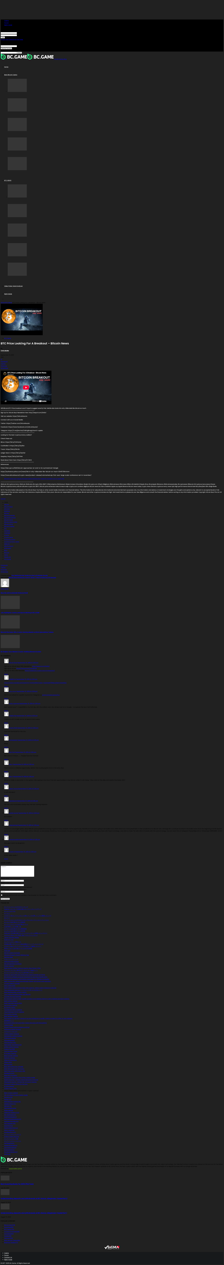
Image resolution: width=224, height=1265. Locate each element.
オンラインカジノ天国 (11, 1139)
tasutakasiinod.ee (10, 1108)
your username (22, 33)
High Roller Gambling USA (13, 1045)
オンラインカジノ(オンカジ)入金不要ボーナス (19, 973)
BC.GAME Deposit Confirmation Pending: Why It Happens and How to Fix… (38, 134)
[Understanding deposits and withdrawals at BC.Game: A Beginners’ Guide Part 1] (5, 1209)
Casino (6, 21)
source (3, 499)
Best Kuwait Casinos (11, 1056)
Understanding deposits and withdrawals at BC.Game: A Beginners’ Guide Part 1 (34, 1213)
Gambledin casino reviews (13, 1036)
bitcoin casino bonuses (12, 953)
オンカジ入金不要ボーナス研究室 (14, 931)
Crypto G (12, 852)
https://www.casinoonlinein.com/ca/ (17, 1027)
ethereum (7, 548)
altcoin (6, 504)
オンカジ (7, 913)
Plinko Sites (8, 1062)
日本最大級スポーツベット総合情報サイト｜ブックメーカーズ (23, 944)
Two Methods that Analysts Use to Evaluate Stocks (29, 575)
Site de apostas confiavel (12, 964)
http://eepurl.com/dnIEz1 (41, 666)
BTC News (8, 303)
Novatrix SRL (8, 1097)
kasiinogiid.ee (8, 1110)
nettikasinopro (9, 1143)
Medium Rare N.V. (10, 1104)
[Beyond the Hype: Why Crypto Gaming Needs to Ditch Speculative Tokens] (17, 217)
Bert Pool (12, 752)
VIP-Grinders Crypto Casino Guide (16, 1095)
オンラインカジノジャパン (12, 1141)
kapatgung (13, 801)
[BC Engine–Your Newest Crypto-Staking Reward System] (17, 236)
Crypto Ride (13, 728)
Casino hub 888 (9, 1049)
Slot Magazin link (9, 1124)
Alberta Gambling (10, 1060)
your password (22, 35)
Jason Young (13, 789)
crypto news (8, 537)
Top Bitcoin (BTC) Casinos (13, 1010)
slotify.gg (7, 1154)
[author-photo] (5, 587)
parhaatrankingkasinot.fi (12, 1119)
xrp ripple (7, 559)
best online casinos (10, 1001)
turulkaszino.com (10, 1132)
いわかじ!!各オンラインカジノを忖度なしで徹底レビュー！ (22, 946)
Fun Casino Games (10, 1014)
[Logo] (14, 59)
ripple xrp (7, 557)
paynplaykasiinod (10, 1148)
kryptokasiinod (9, 1150)
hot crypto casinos (10, 1005)
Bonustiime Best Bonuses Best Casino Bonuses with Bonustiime (25, 1023)
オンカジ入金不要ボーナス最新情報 (15, 929)
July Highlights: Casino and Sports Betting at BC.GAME (30, 173)
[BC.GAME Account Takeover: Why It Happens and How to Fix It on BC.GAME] (17, 150)
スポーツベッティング (11, 959)
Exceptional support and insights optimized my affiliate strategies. (26, 979)
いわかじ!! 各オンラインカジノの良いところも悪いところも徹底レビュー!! (27, 916)
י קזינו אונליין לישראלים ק (11, 1032)
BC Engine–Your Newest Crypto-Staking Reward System (31, 240)
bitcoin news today (10, 522)
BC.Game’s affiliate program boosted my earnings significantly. (26, 977)
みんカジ (7, 918)
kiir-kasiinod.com (10, 1115)
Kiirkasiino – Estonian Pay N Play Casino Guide (19, 1078)
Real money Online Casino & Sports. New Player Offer (22, 968)
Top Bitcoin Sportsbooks (12, 997)
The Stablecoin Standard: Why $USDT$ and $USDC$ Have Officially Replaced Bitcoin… (43, 279)
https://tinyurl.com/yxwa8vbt (26, 668)
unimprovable (14, 840)
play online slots (9, 986)
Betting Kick (8, 1064)
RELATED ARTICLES (7, 593)
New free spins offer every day (14, 1071)
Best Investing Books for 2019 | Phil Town (17, 1184)
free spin (7, 951)
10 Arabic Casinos (10, 1054)
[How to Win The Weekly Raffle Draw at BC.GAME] (17, 111)
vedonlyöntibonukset (11, 962)
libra (5, 550)
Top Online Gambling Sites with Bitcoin (17, 994)
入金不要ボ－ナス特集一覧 (12, 927)
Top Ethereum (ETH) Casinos (14, 1012)
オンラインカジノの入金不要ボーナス (16, 924)
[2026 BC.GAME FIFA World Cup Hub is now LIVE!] (17, 256)
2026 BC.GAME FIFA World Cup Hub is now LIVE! (27, 260)
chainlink (7, 533)
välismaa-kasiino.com (11, 1113)
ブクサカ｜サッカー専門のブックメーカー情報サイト (21, 970)
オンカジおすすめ (9, 911)
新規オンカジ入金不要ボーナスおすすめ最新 (18, 948)
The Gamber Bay (10, 1043)
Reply (6, 674)
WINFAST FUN (8, 940)
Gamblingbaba (9, 1040)
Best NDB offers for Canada (13, 1067)
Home (6, 67)
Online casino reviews (11, 1034)
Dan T (11, 764)
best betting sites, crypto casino (15, 992)
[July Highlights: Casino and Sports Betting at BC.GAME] (17, 170)
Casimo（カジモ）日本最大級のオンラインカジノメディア (23, 909)
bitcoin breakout (10, 518)
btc (5, 529)
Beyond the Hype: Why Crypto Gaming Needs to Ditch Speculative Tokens (38, 220)
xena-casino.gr (9, 1130)
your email (20, 46)
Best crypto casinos (11, 1093)
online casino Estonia (11, 1047)
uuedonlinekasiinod (10, 1145)
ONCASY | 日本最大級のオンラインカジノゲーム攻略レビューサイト (25, 933)
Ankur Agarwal (14, 704)
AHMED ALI (12, 679)
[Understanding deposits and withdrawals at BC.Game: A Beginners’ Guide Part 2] (5, 1194)
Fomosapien (13, 740)
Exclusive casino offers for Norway (16, 1084)
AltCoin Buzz (8, 507)
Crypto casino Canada (12, 983)
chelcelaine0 (13, 825)
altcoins (7, 509)
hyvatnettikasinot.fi (10, 1152)
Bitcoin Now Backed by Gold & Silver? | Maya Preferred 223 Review (32, 578)
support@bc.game (15, 1169)
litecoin (6, 553)
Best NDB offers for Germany (14, 1069)
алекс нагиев (12, 691)
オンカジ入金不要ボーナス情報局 (14, 922)
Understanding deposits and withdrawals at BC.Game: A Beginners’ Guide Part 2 (34, 1198)
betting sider (8, 957)
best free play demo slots (13, 1003)
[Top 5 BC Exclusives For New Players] (17, 91)
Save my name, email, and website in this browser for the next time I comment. (29, 895)
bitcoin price (8, 524)
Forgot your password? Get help (12, 40)
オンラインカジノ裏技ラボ (12, 942)
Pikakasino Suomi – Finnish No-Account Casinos (20, 1082)
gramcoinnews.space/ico (51, 695)
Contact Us (8, 1257)
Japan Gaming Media (11, 938)
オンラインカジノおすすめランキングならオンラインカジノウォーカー (26, 920)
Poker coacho (9, 966)
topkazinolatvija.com (11, 1121)
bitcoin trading (9, 526)
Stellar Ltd (7, 1099)
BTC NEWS (7, 180)
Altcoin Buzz (13, 663)
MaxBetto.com (9, 1073)
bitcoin (6, 513)
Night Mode (8, 294)
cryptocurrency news (11, 542)
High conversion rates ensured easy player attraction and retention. (27, 981)
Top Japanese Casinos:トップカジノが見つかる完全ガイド (23, 990)
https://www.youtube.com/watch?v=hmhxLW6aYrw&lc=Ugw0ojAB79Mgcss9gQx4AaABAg (35, 683)
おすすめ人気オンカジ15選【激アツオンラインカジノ (21, 935)
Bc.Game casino (9, 1008)
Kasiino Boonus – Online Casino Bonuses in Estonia (21, 1080)
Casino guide (8, 1025)
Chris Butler (5, 351)
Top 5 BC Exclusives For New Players (22, 95)
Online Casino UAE (10, 1089)
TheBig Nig (12, 716)
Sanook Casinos (9, 1058)
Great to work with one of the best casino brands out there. (24, 975)
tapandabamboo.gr (11, 1128)
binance (7, 511)
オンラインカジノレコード (12, 1134)
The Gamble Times (10, 1051)
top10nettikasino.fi (10, 1117)
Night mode (8, 25)
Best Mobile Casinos (11, 1016)
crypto (6, 535)
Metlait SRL (8, 1106)
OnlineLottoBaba (10, 1038)
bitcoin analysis (9, 515)
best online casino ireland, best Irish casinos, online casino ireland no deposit (30, 988)
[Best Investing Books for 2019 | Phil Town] (5, 1180)
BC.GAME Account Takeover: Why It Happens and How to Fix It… (33, 154)
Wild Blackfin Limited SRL (12, 1102)
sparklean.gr (8, 1126)
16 (1, 359)
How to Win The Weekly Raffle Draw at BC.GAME (27, 115)
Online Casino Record (11, 1137)
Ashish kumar (13, 813)
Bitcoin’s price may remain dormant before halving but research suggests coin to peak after (34, 479)
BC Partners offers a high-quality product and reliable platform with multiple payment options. (36, 999)
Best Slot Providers (10, 1075)
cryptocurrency (9, 540)
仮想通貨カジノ (9, 1021)
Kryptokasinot (9, 1086)
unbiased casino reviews (12, 1029)
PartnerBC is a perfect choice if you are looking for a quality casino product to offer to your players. (38, 1018)
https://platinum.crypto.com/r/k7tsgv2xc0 (40, 671)
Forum (6, 23)
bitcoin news (8, 520)
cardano (7, 531)
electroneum (8, 546)
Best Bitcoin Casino (10, 75)
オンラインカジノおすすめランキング (16, 907)
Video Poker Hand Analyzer (13, 286)
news (6, 555)
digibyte (7, 544)
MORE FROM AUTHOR (20, 593)
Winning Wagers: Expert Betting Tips (16, 955)
